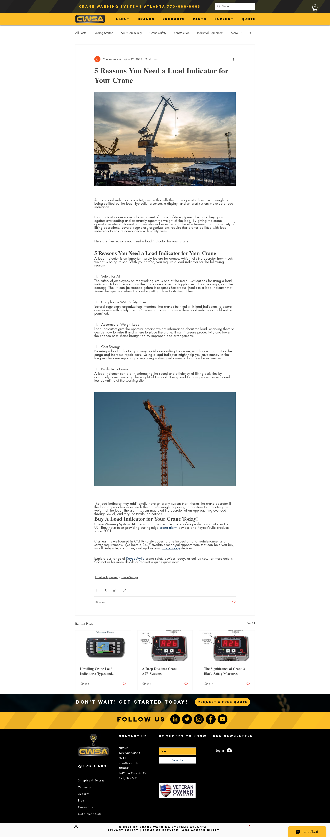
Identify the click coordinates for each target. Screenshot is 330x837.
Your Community (131, 33)
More (234, 33)
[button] (315, 7)
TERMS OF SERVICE (160, 830)
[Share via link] (124, 590)
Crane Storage (129, 577)
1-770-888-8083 (129, 753)
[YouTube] (222, 719)
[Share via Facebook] (96, 590)
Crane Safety (158, 33)
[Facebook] (211, 719)
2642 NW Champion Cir (132, 773)
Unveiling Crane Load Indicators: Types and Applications (96, 671)
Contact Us (85, 807)
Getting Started (103, 33)
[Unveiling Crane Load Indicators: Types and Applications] (103, 645)
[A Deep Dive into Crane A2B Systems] (165, 645)
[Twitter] (187, 719)
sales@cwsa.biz (129, 763)
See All (251, 623)
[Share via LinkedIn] (115, 590)
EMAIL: (123, 758)
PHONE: (124, 748)
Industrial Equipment (210, 33)
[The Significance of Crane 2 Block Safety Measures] (227, 645)
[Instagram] (199, 719)
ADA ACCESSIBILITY (200, 830)
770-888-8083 (184, 6)
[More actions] (233, 59)
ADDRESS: (124, 768)
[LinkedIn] (175, 719)
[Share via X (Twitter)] (105, 590)
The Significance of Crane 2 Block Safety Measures (224, 671)
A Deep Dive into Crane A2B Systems (159, 671)
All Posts (80, 33)
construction (181, 33)
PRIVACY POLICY (123, 830)
